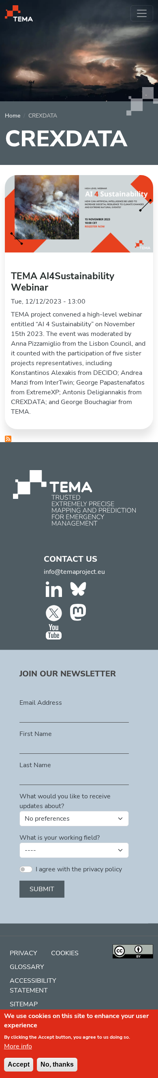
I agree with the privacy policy (79, 869)
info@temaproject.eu (74, 571)
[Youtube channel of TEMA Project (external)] (55, 632)
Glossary (27, 966)
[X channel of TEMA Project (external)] (55, 612)
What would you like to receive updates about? (65, 801)
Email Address (40, 702)
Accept (19, 1064)
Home (12, 116)
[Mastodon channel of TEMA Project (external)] (79, 612)
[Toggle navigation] (141, 13)
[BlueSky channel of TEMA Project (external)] (79, 591)
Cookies (65, 953)
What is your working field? (59, 837)
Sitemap (24, 1004)
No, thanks (57, 1064)
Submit (42, 889)
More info (18, 1046)
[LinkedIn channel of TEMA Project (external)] (55, 591)
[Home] (19, 13)
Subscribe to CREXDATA (8, 439)
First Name (35, 733)
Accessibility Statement (33, 985)
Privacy (23, 953)
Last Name (35, 765)
